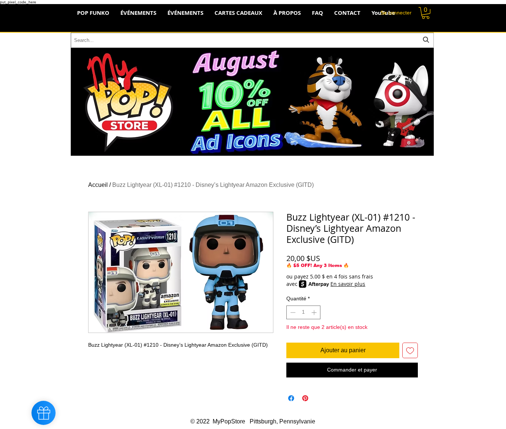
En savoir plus (347, 283)
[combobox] (252, 40)
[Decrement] (292, 312)
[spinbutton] (303, 312)
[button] (426, 13)
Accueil (98, 185)
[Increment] (314, 312)
